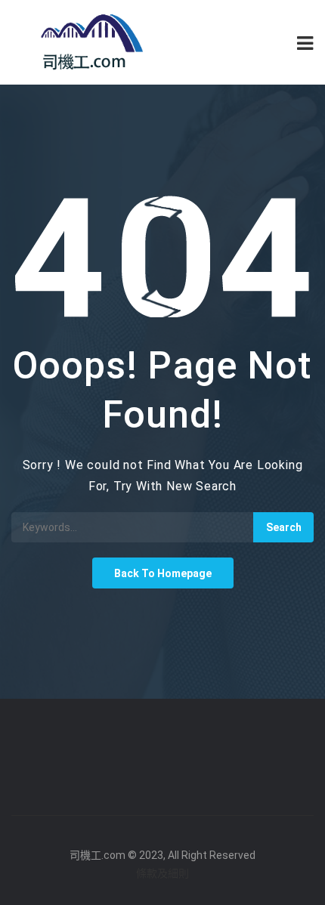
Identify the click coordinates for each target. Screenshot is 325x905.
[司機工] (86, 42)
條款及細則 (162, 873)
